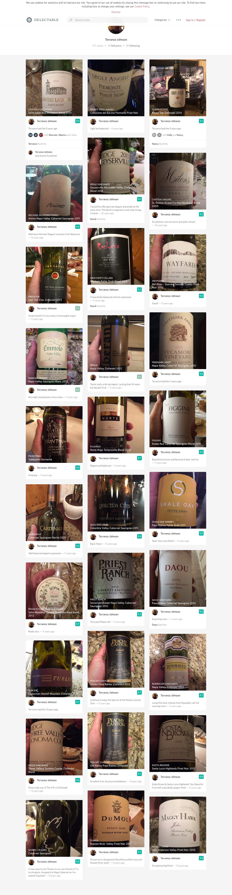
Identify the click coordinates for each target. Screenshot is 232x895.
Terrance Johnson (47, 121)
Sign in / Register (196, 20)
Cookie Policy (142, 6)
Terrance (32, 143)
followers (116, 45)
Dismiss (115, 12)
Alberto (62, 135)
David (93, 219)
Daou (154, 624)
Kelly (169, 135)
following (134, 45)
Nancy (180, 135)
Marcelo (53, 135)
